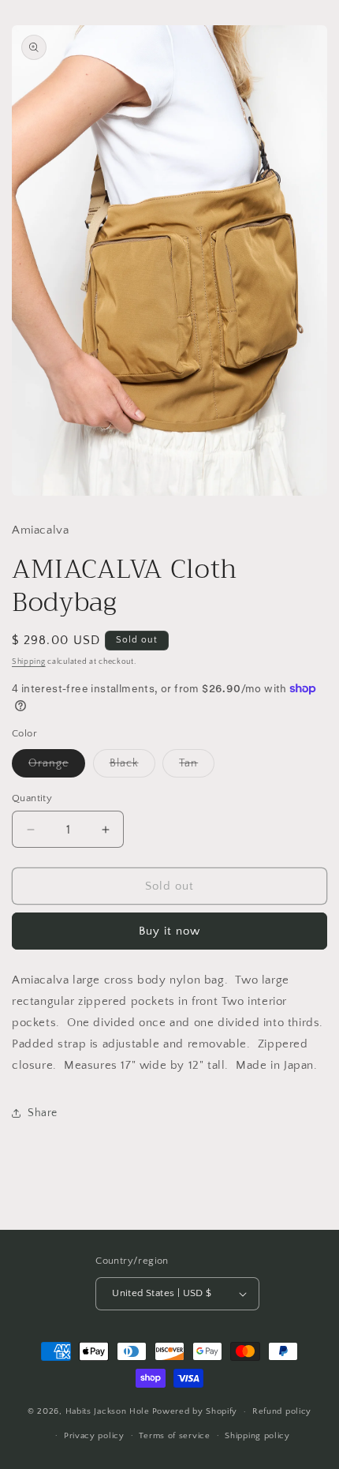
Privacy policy (94, 1436)
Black (132, 767)
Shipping (29, 662)
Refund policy (281, 1411)
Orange (56, 767)
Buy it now (169, 931)
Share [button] (43, 1113)
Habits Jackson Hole (107, 1411)
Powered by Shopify (195, 1411)
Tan (196, 767)
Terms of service (174, 1436)
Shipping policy (257, 1436)
